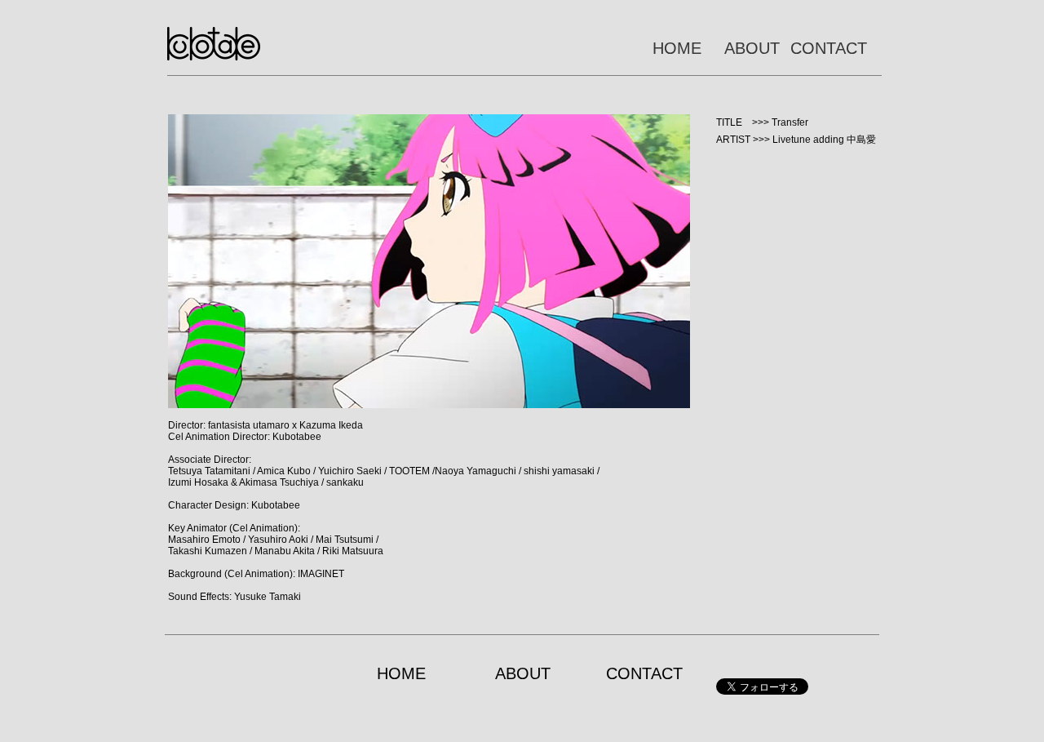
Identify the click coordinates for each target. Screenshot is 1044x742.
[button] (429, 261)
